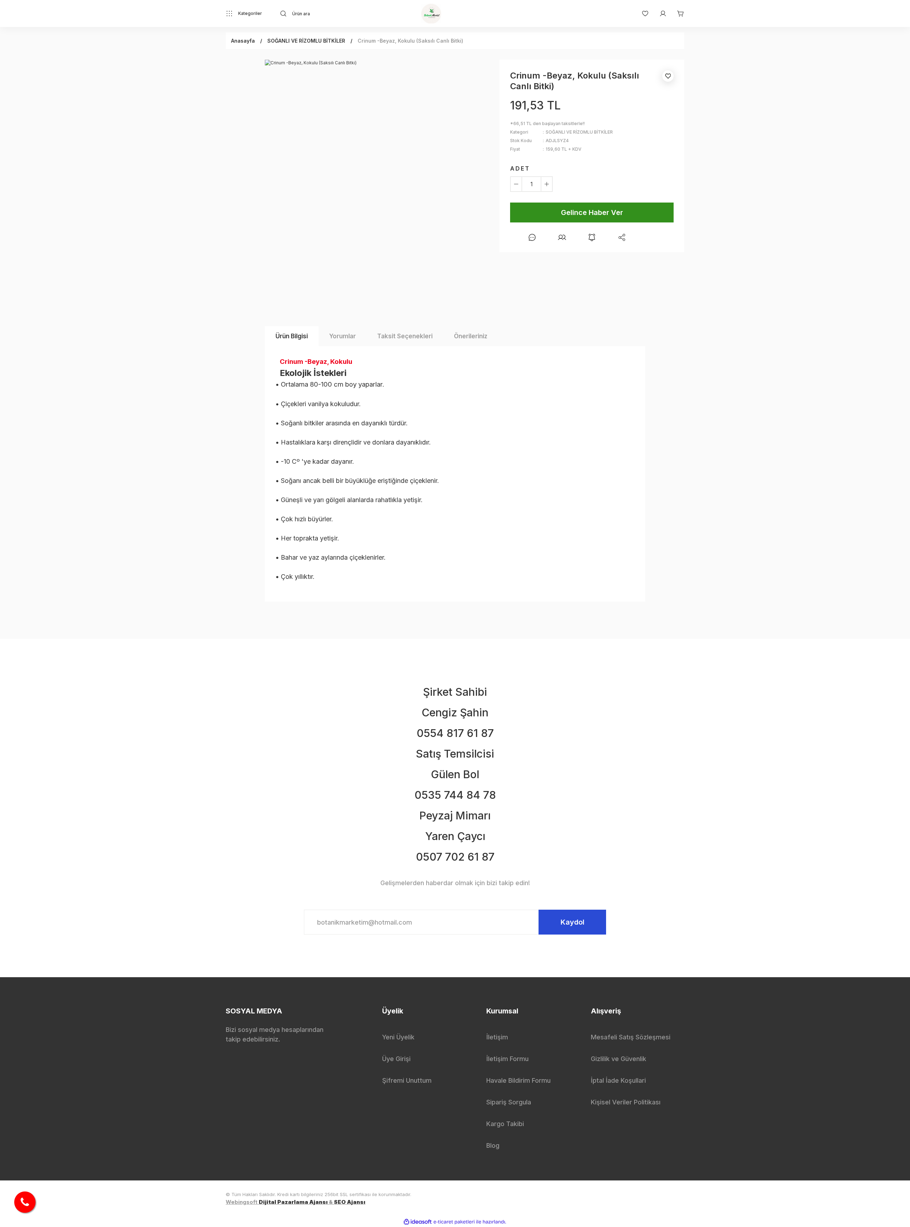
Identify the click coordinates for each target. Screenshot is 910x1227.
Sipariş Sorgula (508, 1102)
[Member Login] (659, 13)
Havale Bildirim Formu (518, 1080)
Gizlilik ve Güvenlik (618, 1058)
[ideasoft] (417, 1221)
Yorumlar (342, 336)
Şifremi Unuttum (407, 1080)
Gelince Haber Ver (592, 212)
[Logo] (431, 13)
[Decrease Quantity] (516, 184)
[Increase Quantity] (546, 184)
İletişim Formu (507, 1058)
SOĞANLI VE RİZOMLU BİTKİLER (579, 132)
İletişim (497, 1037)
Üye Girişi (396, 1058)
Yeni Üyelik (398, 1037)
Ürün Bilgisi (291, 336)
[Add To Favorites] (668, 76)
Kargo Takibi (505, 1124)
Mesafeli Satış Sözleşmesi (630, 1037)
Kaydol (572, 922)
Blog (492, 1145)
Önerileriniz (470, 336)
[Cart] (677, 13)
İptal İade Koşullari (618, 1080)
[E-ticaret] (454, 1222)
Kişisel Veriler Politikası (625, 1102)
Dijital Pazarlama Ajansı (293, 1202)
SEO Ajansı (349, 1202)
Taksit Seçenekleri (405, 336)
